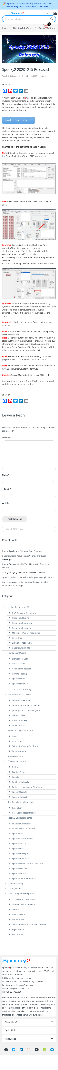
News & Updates (15, 756)
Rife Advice (17, 638)
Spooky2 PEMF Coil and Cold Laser (28, 863)
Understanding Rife (21, 648)
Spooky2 (45, 76)
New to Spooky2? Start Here (20, 730)
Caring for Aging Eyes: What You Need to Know (23, 572)
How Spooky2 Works (22, 28)
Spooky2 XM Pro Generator (24, 878)
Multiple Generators (21, 823)
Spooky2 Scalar (19, 873)
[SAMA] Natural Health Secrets (26, 705)
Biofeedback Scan (20, 658)
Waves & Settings (25, 689)
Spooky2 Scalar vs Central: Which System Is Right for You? (28, 577)
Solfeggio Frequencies (22, 642)
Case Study (17, 808)
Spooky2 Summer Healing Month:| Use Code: (29, 5)
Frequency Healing (20, 618)
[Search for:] (29, 529)
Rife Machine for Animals (23, 828)
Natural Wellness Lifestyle (20, 694)
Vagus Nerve (18, 929)
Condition (16, 909)
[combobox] (25, 19)
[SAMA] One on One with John (26, 710)
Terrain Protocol (19, 797)
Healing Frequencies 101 (19, 607)
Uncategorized (14, 888)
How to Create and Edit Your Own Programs (22, 551)
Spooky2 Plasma (19, 868)
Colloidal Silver (19, 715)
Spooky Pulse (18, 848)
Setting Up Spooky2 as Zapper (26, 746)
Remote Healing (19, 673)
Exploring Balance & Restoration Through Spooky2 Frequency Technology (25, 584)
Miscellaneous (18, 725)
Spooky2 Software (9, 76)
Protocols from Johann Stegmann (27, 787)
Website (6, 503)
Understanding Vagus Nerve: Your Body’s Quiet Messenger (24, 558)
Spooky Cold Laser (20, 843)
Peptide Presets (19, 772)
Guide (15, 736)
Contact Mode (18, 663)
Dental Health (18, 914)
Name (5, 475)
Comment (7, 437)
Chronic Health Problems (23, 904)
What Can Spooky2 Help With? (21, 893)
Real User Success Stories (24, 812)
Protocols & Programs (17, 761)
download (49, 381)
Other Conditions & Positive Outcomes (29, 924)
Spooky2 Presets (19, 792)
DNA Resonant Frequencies (24, 613)
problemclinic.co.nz (40, 134)
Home (4, 28)
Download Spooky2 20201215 (18, 120)
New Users (17, 741)
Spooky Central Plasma (22, 838)
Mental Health (18, 919)
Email (7, 489)
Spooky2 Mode (18, 678)
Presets (15, 777)
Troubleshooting (15, 883)
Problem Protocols (20, 782)
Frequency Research (21, 628)
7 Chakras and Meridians (23, 899)
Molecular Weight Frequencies (26, 633)
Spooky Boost (18, 833)
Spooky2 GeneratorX (21, 858)
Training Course (19, 751)
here (48, 104)
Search (52, 19)
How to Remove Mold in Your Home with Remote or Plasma (25, 566)
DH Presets (17, 767)
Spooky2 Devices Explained (20, 817)
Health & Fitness (19, 720)
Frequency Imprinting (22, 623)
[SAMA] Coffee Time (21, 700)
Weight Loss (17, 934)
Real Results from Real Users (21, 802)
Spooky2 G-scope (20, 853)
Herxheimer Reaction (22, 668)
